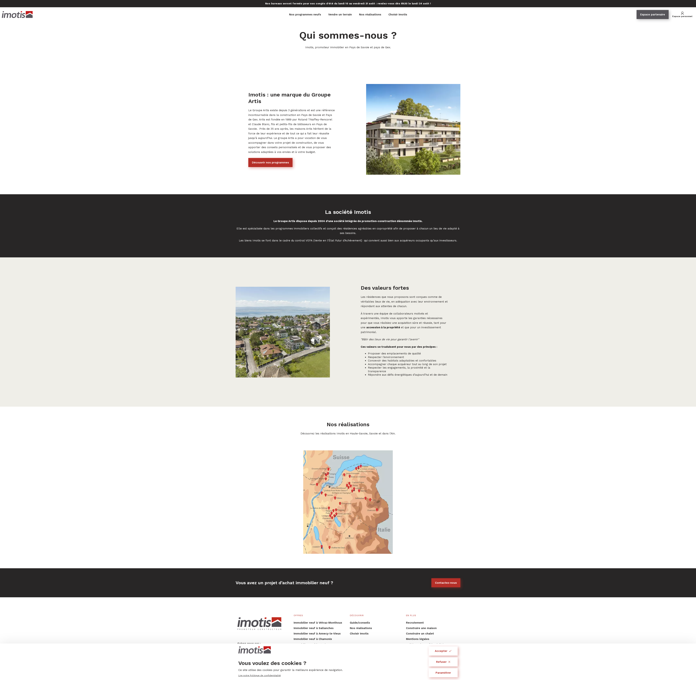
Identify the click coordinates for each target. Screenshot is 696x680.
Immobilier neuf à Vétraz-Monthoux (318, 622)
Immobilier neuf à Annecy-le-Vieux (317, 633)
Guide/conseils (360, 622)
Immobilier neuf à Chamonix (313, 639)
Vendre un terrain (340, 14)
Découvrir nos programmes (270, 162)
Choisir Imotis (397, 14)
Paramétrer (443, 672)
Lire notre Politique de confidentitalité (259, 675)
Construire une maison (421, 628)
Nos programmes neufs (305, 14)
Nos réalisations (370, 14)
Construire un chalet (420, 633)
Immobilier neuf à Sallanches (314, 628)
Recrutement (415, 622)
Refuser (441, 661)
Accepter (441, 651)
